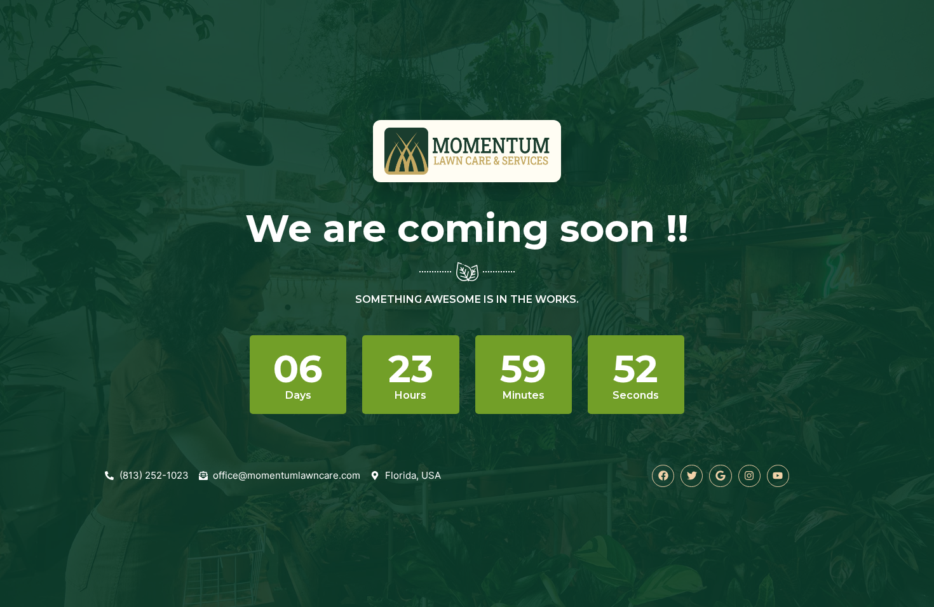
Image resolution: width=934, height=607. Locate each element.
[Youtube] (778, 476)
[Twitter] (691, 476)
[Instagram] (749, 476)
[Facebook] (663, 476)
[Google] (720, 476)
